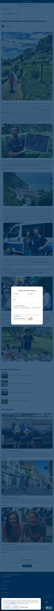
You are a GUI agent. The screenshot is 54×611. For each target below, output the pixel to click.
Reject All (16, 607)
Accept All (7, 607)
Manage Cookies (24, 607)
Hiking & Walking (25, 307)
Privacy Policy (7, 603)
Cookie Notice (12, 602)
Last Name (30, 293)
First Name (15, 293)
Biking (16, 307)
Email (14, 299)
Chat (49, 608)
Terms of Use (14, 603)
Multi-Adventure (37, 307)
